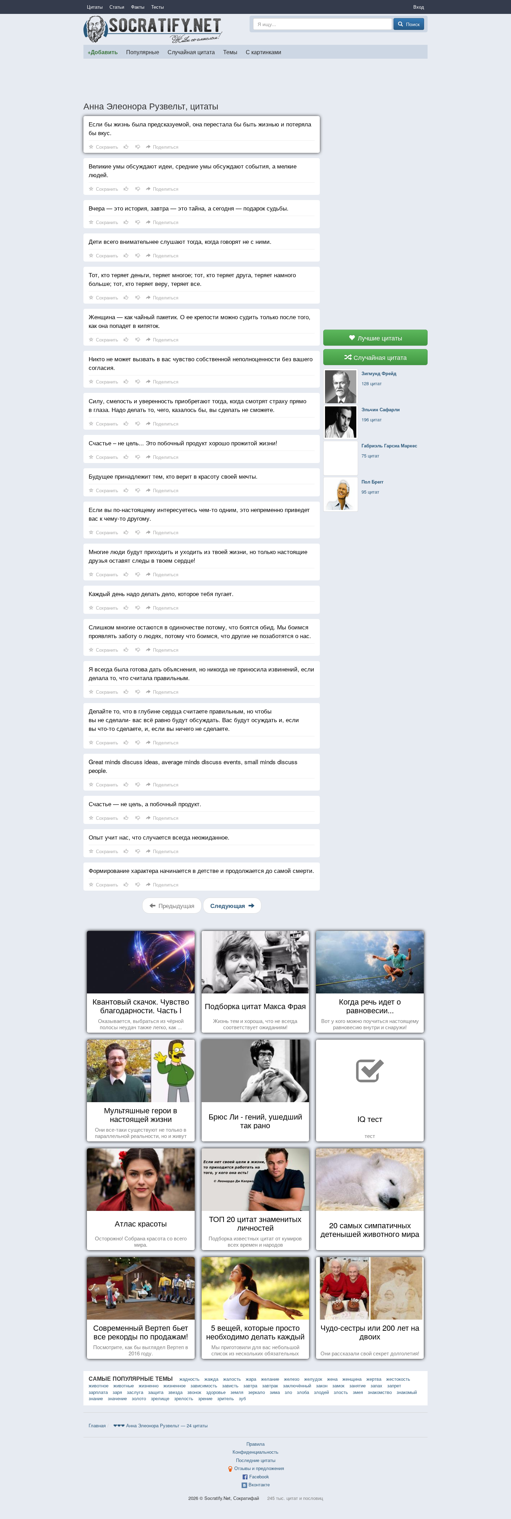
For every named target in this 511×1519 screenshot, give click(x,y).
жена (332, 1379)
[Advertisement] (255, 79)
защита (155, 1392)
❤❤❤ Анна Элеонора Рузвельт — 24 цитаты (160, 1425)
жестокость (398, 1379)
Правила (255, 1443)
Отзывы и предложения (259, 1468)
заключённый (297, 1385)
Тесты (157, 6)
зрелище (160, 1398)
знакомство (380, 1392)
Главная (97, 1425)
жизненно (149, 1385)
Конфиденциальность (255, 1451)
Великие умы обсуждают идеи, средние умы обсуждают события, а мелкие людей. (193, 170)
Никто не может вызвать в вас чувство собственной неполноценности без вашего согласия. (201, 363)
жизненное (174, 1385)
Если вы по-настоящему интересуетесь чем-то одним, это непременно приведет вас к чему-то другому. (199, 513)
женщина (352, 1379)
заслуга (135, 1392)
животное (98, 1385)
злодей (321, 1392)
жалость (232, 1379)
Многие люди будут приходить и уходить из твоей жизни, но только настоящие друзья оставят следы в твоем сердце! (198, 555)
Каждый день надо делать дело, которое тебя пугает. (161, 593)
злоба (303, 1392)
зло (288, 1392)
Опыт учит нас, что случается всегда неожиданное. (159, 837)
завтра (250, 1385)
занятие (357, 1385)
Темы (230, 52)
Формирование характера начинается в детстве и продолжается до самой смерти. (201, 870)
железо (291, 1379)
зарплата (98, 1392)
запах (376, 1385)
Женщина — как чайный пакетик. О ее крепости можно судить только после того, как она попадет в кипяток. (199, 321)
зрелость (183, 1398)
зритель (225, 1398)
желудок (313, 1379)
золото (139, 1398)
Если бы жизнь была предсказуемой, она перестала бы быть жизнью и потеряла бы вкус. (200, 128)
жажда (211, 1379)
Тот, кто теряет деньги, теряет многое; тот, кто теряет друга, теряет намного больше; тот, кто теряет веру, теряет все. (192, 279)
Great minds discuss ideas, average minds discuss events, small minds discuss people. (193, 766)
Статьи (117, 6)
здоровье (216, 1392)
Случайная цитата (191, 52)
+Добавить (103, 52)
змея (358, 1392)
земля (236, 1392)
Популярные (142, 52)
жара (251, 1379)
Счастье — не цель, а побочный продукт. (145, 803)
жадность (189, 1379)
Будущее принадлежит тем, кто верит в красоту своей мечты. (173, 476)
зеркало (256, 1392)
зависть (230, 1385)
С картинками (263, 52)
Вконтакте (259, 1484)
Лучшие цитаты (379, 337)
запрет (394, 1385)
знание (96, 1398)
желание (270, 1379)
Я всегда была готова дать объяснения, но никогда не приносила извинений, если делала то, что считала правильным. (201, 673)
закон (321, 1385)
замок (338, 1385)
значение (117, 1398)
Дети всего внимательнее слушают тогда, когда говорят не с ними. (180, 241)
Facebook (259, 1476)
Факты (137, 6)
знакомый (407, 1392)
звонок (194, 1392)
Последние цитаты (255, 1460)
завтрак (270, 1385)
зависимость (203, 1385)
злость (341, 1392)
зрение (205, 1398)
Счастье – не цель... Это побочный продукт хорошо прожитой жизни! (183, 442)
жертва (373, 1379)
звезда (175, 1392)
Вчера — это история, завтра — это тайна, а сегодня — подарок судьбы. (189, 208)
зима (275, 1392)
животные (123, 1385)
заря (117, 1392)
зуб (242, 1398)
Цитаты (95, 6)
